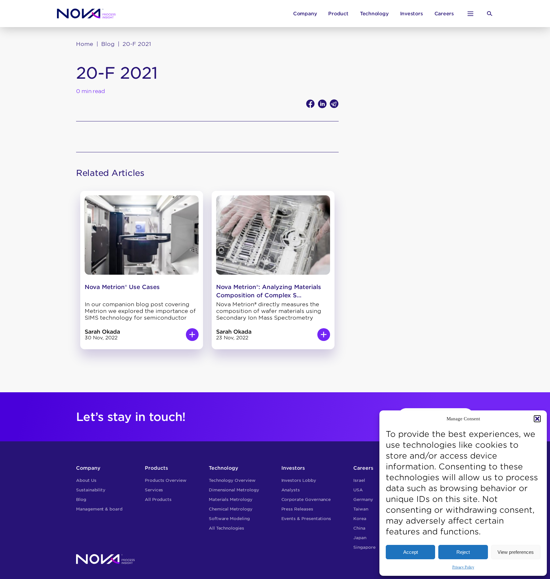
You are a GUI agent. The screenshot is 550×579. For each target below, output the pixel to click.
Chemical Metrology (230, 509)
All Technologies (226, 528)
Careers (444, 14)
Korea (359, 518)
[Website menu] (470, 14)
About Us (86, 480)
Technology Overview (232, 480)
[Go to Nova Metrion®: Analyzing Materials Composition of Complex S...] (323, 334)
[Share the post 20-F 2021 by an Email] (334, 103)
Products (156, 468)
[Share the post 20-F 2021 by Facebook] (310, 103)
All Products (158, 499)
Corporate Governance (306, 499)
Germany (363, 499)
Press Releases (297, 509)
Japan (359, 537)
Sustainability (90, 490)
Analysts (290, 490)
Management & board (99, 509)
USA (358, 490)
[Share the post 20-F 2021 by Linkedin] (322, 103)
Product (338, 14)
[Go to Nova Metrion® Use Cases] (192, 334)
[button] (537, 419)
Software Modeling (229, 518)
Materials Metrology (230, 499)
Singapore (364, 547)
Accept (410, 552)
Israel (359, 480)
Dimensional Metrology (234, 490)
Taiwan (360, 509)
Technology (374, 14)
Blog (108, 44)
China (359, 528)
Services (154, 490)
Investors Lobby (298, 480)
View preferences (515, 552)
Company (305, 14)
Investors (411, 14)
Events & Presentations (306, 518)
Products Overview (166, 480)
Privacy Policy (463, 567)
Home (84, 44)
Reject (463, 552)
